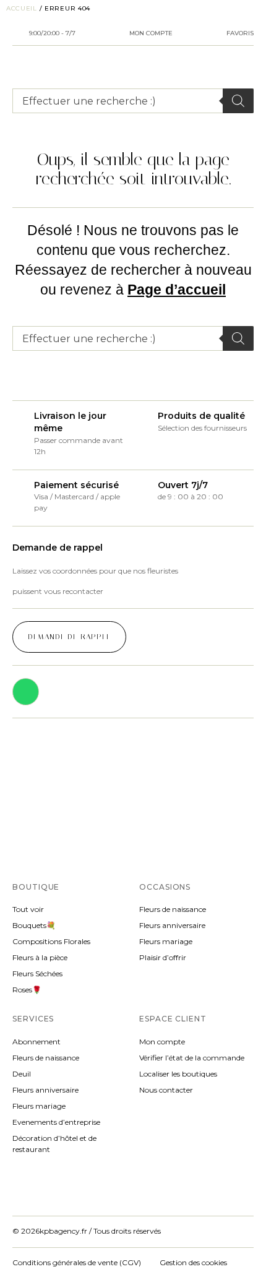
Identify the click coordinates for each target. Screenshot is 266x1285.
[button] (69, 637)
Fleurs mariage (165, 941)
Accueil (21, 8)
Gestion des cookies (193, 1262)
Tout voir (28, 909)
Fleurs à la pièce (39, 957)
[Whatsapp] (25, 691)
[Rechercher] (238, 100)
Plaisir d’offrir (162, 957)
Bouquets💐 (34, 925)
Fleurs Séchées (37, 973)
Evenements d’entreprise (56, 1122)
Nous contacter (166, 1089)
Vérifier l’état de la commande (191, 1057)
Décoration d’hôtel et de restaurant (54, 1143)
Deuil (21, 1073)
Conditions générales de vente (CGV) (79, 1262)
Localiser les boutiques (178, 1073)
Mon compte (162, 1041)
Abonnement (36, 1041)
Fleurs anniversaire (172, 925)
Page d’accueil (176, 289)
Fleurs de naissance (172, 909)
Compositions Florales (51, 941)
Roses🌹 (26, 989)
